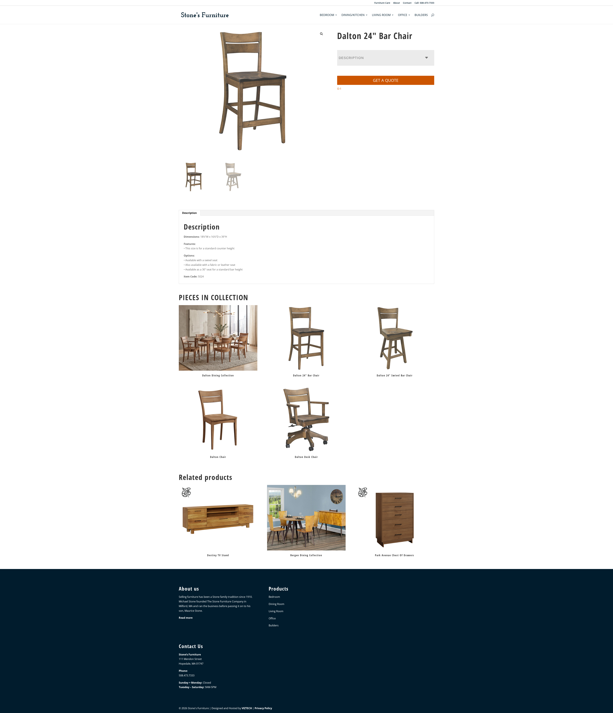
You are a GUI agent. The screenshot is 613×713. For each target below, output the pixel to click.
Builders (421, 15)
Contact (407, 3)
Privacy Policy (263, 708)
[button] (321, 34)
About (396, 3)
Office (402, 15)
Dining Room (276, 604)
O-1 (339, 88)
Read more (186, 617)
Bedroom (327, 15)
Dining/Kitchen (353, 15)
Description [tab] (189, 213)
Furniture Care (382, 3)
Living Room (381, 15)
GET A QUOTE (385, 80)
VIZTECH (247, 708)
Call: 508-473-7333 (424, 3)
